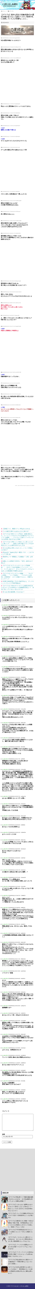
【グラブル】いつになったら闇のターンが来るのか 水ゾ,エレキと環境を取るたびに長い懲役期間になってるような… (20, 1239)
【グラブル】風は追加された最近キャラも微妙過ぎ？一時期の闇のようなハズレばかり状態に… (20, 1261)
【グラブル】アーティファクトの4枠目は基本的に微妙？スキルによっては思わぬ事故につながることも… (20, 1254)
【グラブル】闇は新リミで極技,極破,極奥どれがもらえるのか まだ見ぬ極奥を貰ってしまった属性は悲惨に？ (20, 1199)
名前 (3, 1134)
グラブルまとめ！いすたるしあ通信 (19, 1286)
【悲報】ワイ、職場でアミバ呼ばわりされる (16, 528)
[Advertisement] (17, 83)
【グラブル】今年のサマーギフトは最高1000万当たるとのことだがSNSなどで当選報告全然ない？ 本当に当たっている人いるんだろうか (17, 587)
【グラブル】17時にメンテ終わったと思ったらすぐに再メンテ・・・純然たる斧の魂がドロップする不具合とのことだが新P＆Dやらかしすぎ (17, 543)
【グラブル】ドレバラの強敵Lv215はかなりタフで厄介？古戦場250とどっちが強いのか (21, 1215)
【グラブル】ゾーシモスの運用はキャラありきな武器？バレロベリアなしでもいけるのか (20, 1246)
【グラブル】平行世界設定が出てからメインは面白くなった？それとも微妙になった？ (20, 1231)
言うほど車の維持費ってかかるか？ (13, 592)
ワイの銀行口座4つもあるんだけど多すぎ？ (16, 531)
